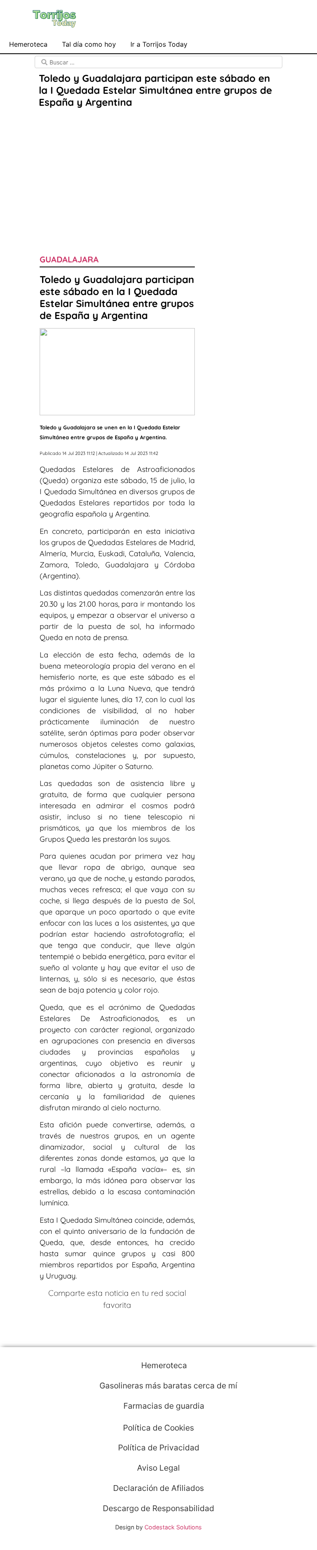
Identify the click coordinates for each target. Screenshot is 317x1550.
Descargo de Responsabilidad (158, 1508)
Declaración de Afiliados (158, 1488)
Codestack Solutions (173, 1527)
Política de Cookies (158, 1428)
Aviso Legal (158, 1468)
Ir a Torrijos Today (158, 44)
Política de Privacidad (158, 1447)
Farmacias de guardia (162, 1406)
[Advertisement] (158, 172)
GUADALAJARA (69, 259)
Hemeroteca (28, 44)
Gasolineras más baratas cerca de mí (167, 1385)
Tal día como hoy (89, 44)
